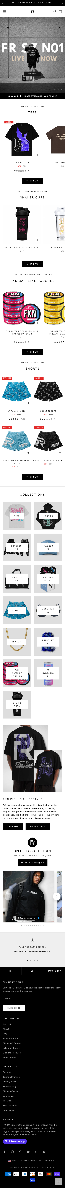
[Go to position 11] (43, 925)
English (49, 1161)
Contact (7, 1024)
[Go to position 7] (34, 925)
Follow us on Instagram (32, 862)
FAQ (5, 1033)
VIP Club (7, 1100)
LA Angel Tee (22, 163)
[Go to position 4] (28, 925)
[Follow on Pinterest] (20, 1151)
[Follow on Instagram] (12, 1151)
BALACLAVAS (48, 642)
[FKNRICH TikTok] (32, 971)
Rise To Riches (10, 1105)
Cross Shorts (48, 411)
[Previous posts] (8, 896)
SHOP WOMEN (37, 826)
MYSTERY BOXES (48, 579)
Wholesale (8, 1096)
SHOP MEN (13, 826)
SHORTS (16, 610)
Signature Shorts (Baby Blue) (17, 462)
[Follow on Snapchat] (43, 1151)
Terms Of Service (11, 1076)
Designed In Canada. (43, 1167)
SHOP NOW (32, 180)
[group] (32, 55)
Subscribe (13, 1008)
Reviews (7, 1072)
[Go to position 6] (32, 925)
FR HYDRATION (48, 673)
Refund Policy (9, 1086)
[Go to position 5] (30, 925)
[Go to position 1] (21, 925)
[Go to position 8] (36, 925)
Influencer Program (12, 1048)
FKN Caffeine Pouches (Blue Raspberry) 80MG (22, 332)
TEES (17, 516)
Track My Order (10, 1038)
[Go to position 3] (26, 925)
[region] (32, 55)
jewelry (17, 641)
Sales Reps (8, 1110)
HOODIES (48, 516)
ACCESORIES (17, 579)
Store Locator (9, 1057)
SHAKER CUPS (17, 704)
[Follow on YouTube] (28, 1151)
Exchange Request (12, 1052)
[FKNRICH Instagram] (11, 971)
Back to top (54, 971)
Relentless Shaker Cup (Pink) (22, 248)
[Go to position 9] (38, 925)
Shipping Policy (10, 1091)
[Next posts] (56, 896)
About (6, 1029)
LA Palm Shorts (17, 411)
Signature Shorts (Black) (48, 461)
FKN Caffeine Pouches (16, 673)
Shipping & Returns (12, 1043)
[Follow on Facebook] (4, 1151)
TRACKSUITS (17, 547)
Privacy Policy (9, 1081)
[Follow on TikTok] (35, 1151)
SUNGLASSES (48, 610)
